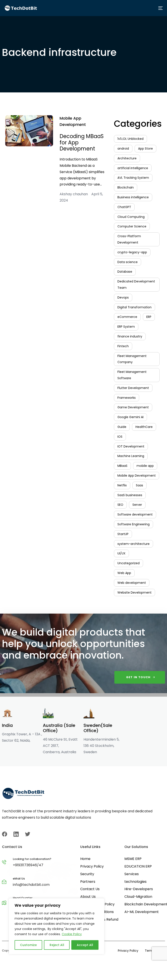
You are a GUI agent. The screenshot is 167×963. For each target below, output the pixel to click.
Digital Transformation (134, 307)
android (123, 148)
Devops (123, 297)
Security (87, 873)
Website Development (134, 592)
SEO (120, 504)
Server (137, 504)
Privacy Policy (92, 866)
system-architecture (133, 544)
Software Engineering (133, 524)
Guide (121, 427)
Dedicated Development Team (136, 284)
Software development (135, 514)
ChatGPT (124, 207)
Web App (124, 573)
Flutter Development (133, 388)
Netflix (122, 485)
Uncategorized (128, 563)
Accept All (85, 945)
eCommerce (127, 317)
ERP (148, 317)
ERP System (126, 326)
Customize (28, 945)
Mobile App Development (73, 121)
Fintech (123, 346)
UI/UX (121, 553)
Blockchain (125, 187)
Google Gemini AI (130, 417)
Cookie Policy (72, 934)
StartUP (123, 534)
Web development (131, 583)
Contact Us (90, 888)
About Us (88, 896)
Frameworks (126, 398)
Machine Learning (130, 456)
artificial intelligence (132, 168)
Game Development (133, 407)
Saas (139, 485)
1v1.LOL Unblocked (130, 139)
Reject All (57, 945)
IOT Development (130, 446)
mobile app (145, 466)
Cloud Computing (131, 217)
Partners (87, 881)
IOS (119, 436)
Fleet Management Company (132, 359)
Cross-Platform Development (129, 239)
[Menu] (123, 8)
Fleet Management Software (132, 375)
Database (124, 271)
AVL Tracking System (133, 177)
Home (85, 858)
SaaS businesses (129, 495)
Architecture (127, 158)
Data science (127, 262)
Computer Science (131, 226)
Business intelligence (133, 197)
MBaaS (122, 466)
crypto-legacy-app (132, 252)
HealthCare (144, 427)
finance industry (129, 336)
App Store (145, 148)
